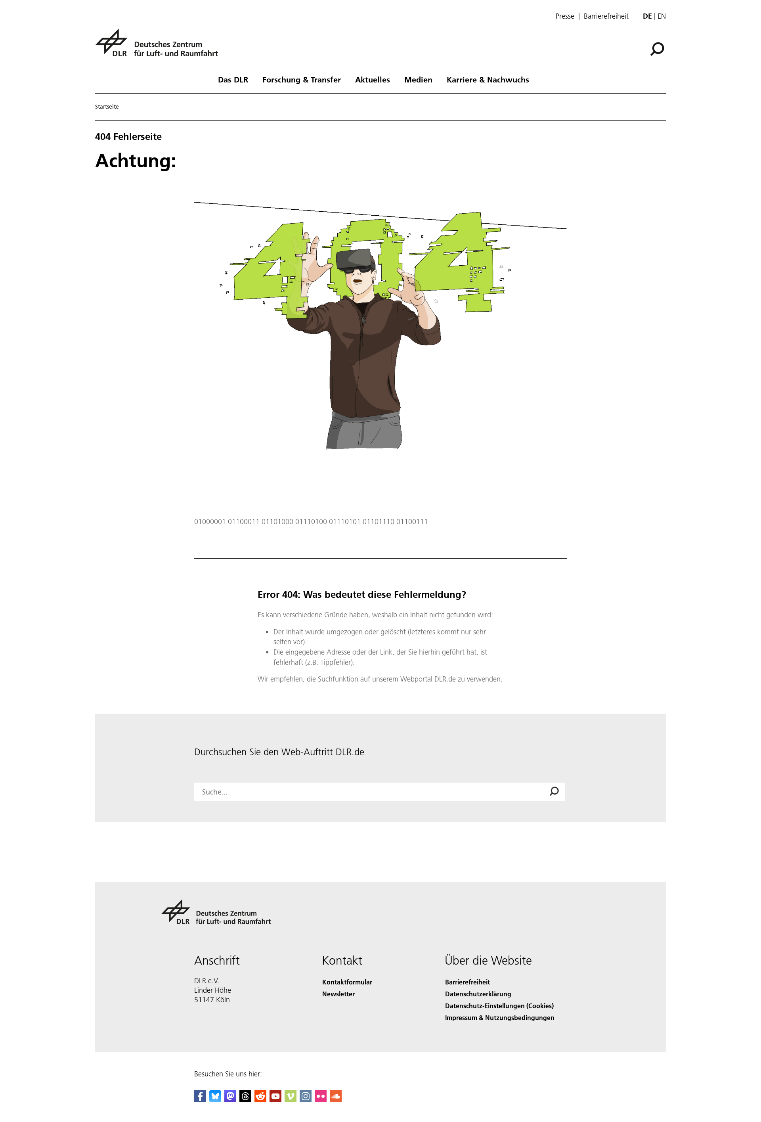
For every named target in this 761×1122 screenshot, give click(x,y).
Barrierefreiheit (606, 16)
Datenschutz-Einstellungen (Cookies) (499, 1005)
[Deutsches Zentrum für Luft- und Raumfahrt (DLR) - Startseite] (159, 47)
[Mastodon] (230, 1099)
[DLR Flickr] (321, 1099)
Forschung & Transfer (301, 79)
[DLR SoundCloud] (336, 1099)
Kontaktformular (347, 982)
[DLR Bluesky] (215, 1099)
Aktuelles (372, 79)
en (662, 16)
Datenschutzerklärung (478, 994)
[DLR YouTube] (275, 1099)
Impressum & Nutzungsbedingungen (499, 1017)
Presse (565, 16)
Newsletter (338, 994)
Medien (418, 79)
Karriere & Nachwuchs (488, 79)
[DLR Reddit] (260, 1099)
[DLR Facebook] (200, 1099)
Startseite (107, 106)
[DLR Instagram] (306, 1099)
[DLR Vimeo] (290, 1099)
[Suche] (658, 48)
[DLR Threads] (245, 1099)
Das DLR (233, 79)
